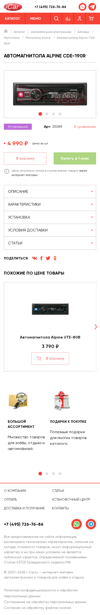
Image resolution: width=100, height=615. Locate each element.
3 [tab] (53, 473)
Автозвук (83, 32)
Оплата (10, 499)
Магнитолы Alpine (38, 37)
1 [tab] (40, 474)
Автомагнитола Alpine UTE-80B (50, 337)
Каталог (20, 32)
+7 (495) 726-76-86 (50, 7)
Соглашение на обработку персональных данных (45, 602)
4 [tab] (59, 473)
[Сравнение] (68, 18)
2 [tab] (46, 473)
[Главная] (6, 32)
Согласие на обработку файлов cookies (37, 608)
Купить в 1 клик (75, 158)
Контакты (60, 508)
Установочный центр (71, 499)
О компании (15, 491)
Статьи (58, 491)
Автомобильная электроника (51, 32)
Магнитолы (12, 37)
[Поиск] (56, 18)
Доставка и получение (24, 508)
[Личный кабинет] (79, 18)
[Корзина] (91, 18)
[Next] (95, 326)
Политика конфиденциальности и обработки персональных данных (41, 593)
